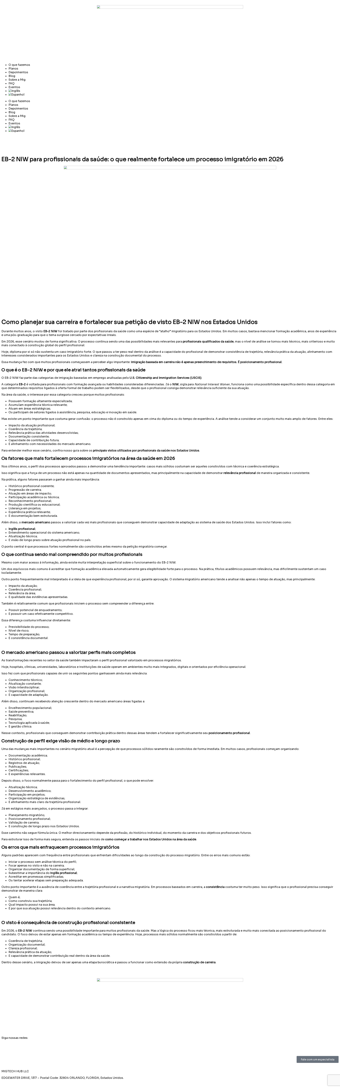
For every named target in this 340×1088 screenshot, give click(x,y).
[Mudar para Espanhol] (173, 94)
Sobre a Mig (17, 80)
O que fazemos (19, 65)
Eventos (14, 87)
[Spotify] (25, 143)
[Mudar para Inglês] (173, 91)
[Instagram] (5, 143)
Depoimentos (18, 72)
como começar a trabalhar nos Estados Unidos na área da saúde (150, 839)
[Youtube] (15, 143)
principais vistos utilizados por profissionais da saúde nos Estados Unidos (146, 450)
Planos (13, 68)
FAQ (11, 83)
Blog (11, 76)
